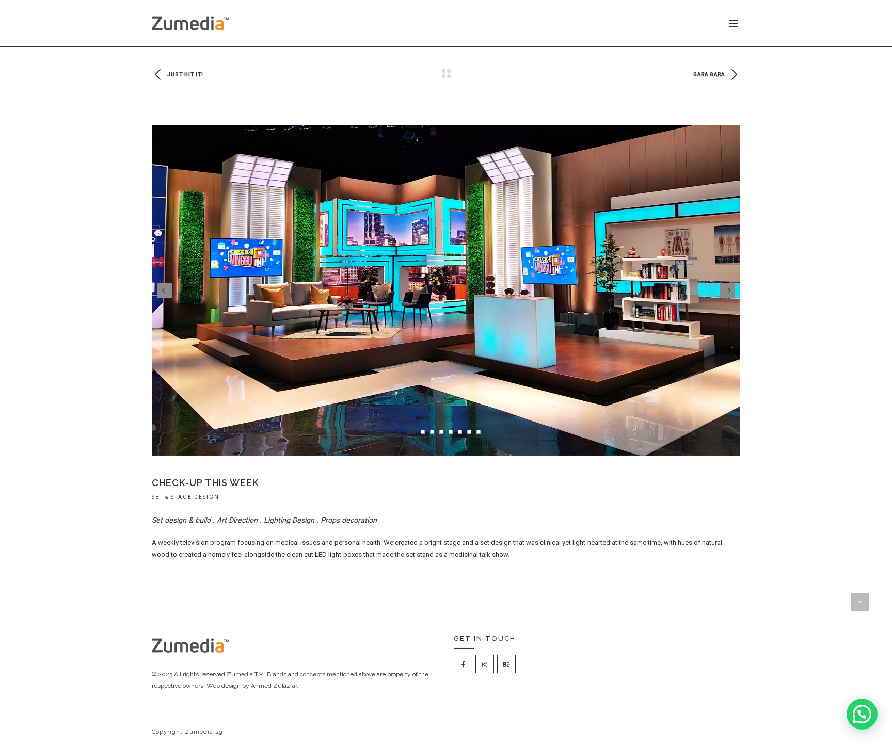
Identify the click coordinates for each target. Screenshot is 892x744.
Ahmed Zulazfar (274, 685)
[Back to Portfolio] (446, 74)
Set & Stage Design (185, 497)
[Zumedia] (190, 23)
